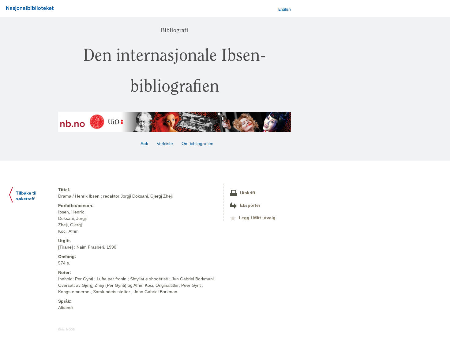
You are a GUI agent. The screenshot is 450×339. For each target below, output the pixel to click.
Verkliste (165, 143)
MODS (70, 329)
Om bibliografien (198, 143)
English (284, 9)
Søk (144, 143)
